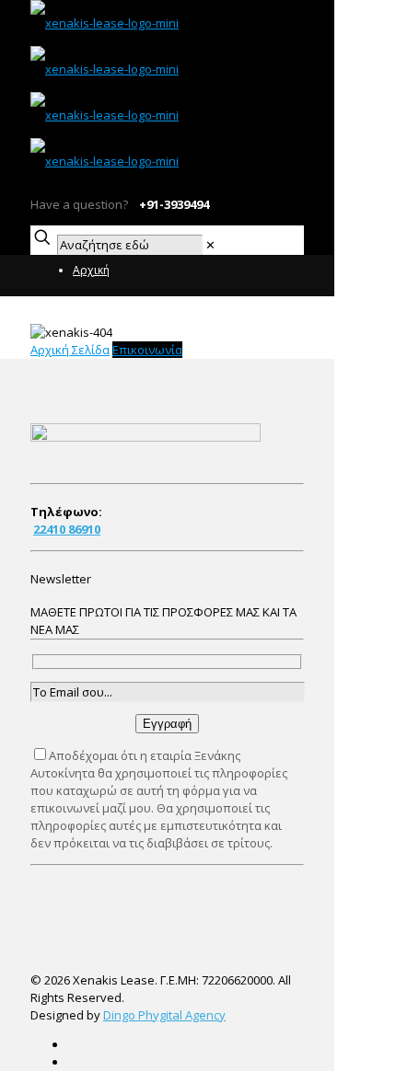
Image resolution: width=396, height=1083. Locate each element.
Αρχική (91, 270)
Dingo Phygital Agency (164, 1015)
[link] (210, 244)
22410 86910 (66, 529)
